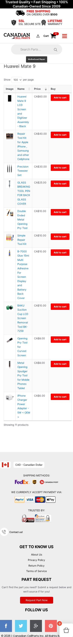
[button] (36, 59)
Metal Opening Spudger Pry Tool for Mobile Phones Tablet (23, 375)
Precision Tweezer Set (22, 171)
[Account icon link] (38, 36)
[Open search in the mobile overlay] (36, 49)
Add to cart (60, 97)
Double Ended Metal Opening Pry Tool (22, 219)
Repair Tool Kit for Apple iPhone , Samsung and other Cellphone (23, 146)
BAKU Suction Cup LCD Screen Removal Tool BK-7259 (22, 318)
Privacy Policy (36, 560)
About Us (36, 554)
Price (37, 88)
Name (21, 88)
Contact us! (16, 532)
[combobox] (17, 80)
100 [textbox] (15, 79)
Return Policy (36, 565)
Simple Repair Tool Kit (21, 239)
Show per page (19, 79)
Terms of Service (36, 571)
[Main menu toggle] (64, 36)
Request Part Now (37, 600)
